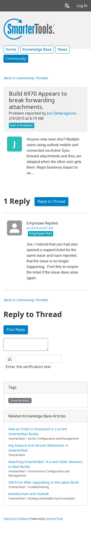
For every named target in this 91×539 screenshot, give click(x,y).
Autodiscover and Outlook (28, 494)
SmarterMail (20, 400)
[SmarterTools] (29, 28)
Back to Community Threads (26, 78)
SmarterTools (54, 519)
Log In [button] (82, 6)
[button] (67, 5)
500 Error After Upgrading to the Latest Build (43, 482)
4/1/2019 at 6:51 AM (40, 228)
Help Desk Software (16, 519)
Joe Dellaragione (61, 113)
